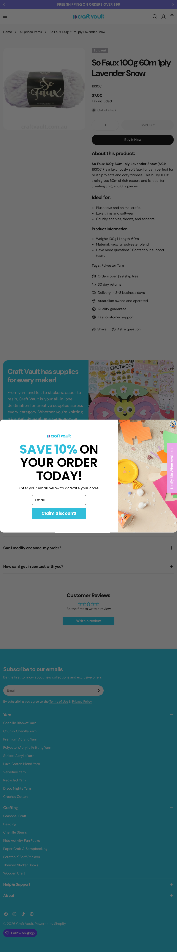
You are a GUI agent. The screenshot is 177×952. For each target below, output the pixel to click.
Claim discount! (58, 513)
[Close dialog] (172, 423)
